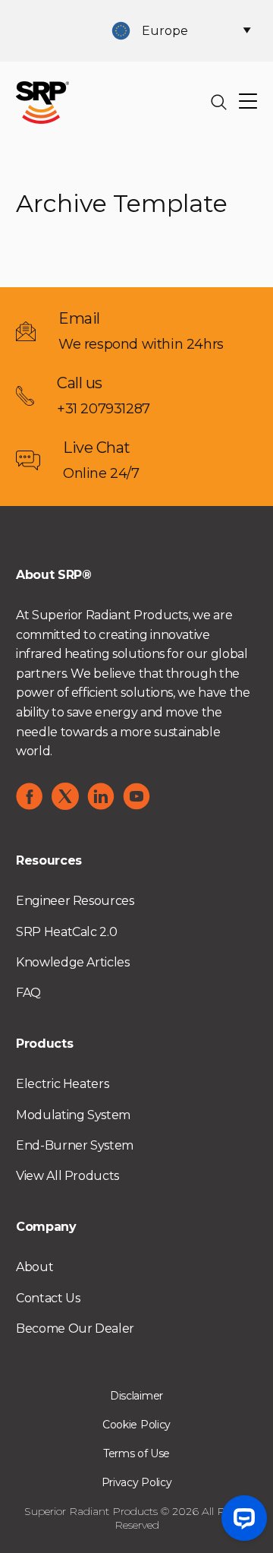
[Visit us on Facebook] (29, 796)
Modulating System (73, 1115)
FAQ (28, 992)
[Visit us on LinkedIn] (101, 796)
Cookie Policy (136, 1424)
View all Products (67, 1176)
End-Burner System (74, 1145)
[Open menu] (248, 102)
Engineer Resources (75, 901)
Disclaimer (136, 1396)
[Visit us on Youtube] (136, 796)
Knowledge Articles (73, 962)
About (34, 1267)
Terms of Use (136, 1453)
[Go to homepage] (42, 101)
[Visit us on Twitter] (65, 796)
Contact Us (48, 1298)
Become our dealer (75, 1328)
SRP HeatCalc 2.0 (66, 932)
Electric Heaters (62, 1084)
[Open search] (219, 102)
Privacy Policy (137, 1482)
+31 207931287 (103, 408)
